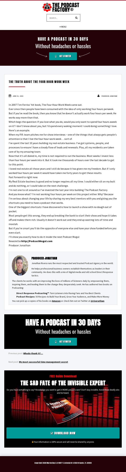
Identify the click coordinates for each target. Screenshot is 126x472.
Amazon (56, 300)
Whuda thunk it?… (33, 353)
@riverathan (97, 300)
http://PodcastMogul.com (36, 241)
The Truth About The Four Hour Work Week (39, 81)
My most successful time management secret (43, 361)
